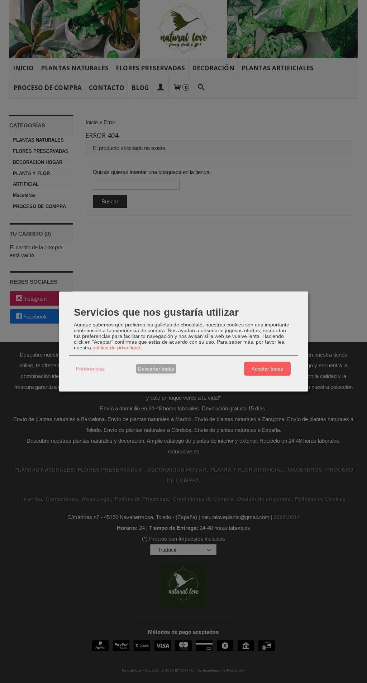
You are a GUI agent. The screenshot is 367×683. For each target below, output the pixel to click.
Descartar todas (156, 369)
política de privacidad (116, 347)
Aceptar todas (267, 369)
